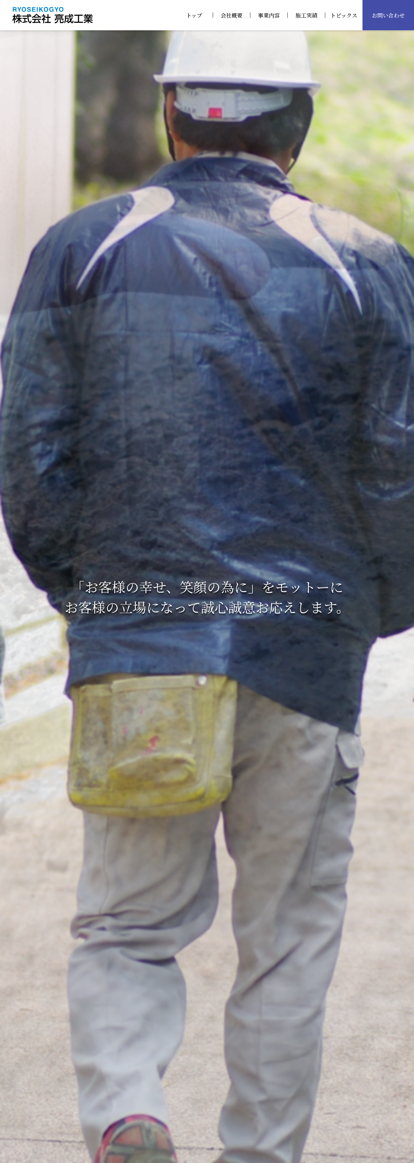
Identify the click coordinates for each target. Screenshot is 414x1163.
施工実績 (306, 15)
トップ (194, 15)
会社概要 (231, 15)
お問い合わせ (388, 15)
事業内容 (269, 15)
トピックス (343, 15)
